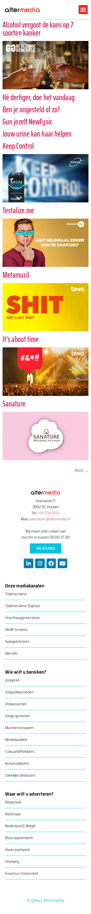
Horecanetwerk (17, 849)
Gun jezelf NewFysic (27, 121)
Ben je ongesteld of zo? (31, 109)
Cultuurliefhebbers (19, 751)
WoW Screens (16, 629)
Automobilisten (17, 763)
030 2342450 (48, 513)
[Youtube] (62, 563)
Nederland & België (20, 826)
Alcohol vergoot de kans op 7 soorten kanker (38, 28)
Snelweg (12, 861)
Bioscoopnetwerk (19, 838)
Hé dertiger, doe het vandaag (39, 97)
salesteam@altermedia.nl (49, 519)
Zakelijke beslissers (20, 775)
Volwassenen (16, 704)
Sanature (14, 403)
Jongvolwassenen (19, 692)
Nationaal (12, 814)
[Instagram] (40, 563)
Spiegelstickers (17, 641)
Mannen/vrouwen (19, 728)
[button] (83, 9)
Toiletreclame (16, 594)
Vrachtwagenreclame (22, 617)
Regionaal (13, 802)
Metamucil (16, 275)
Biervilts (11, 653)
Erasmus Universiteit (21, 873)
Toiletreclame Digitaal (22, 606)
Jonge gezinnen (17, 716)
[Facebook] (51, 563)
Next (81, 470)
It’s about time (21, 339)
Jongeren (12, 680)
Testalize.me (18, 210)
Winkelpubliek (16, 739)
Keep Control (18, 146)
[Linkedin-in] (28, 563)
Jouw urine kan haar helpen (37, 133)
